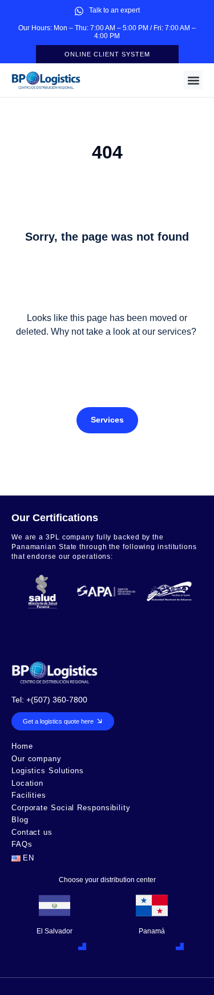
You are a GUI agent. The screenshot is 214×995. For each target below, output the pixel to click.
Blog (20, 820)
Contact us (32, 833)
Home (22, 747)
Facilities (28, 796)
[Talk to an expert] (79, 11)
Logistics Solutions (47, 771)
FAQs (22, 845)
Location (27, 784)
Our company (36, 759)
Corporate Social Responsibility (71, 808)
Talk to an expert (114, 10)
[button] (193, 80)
